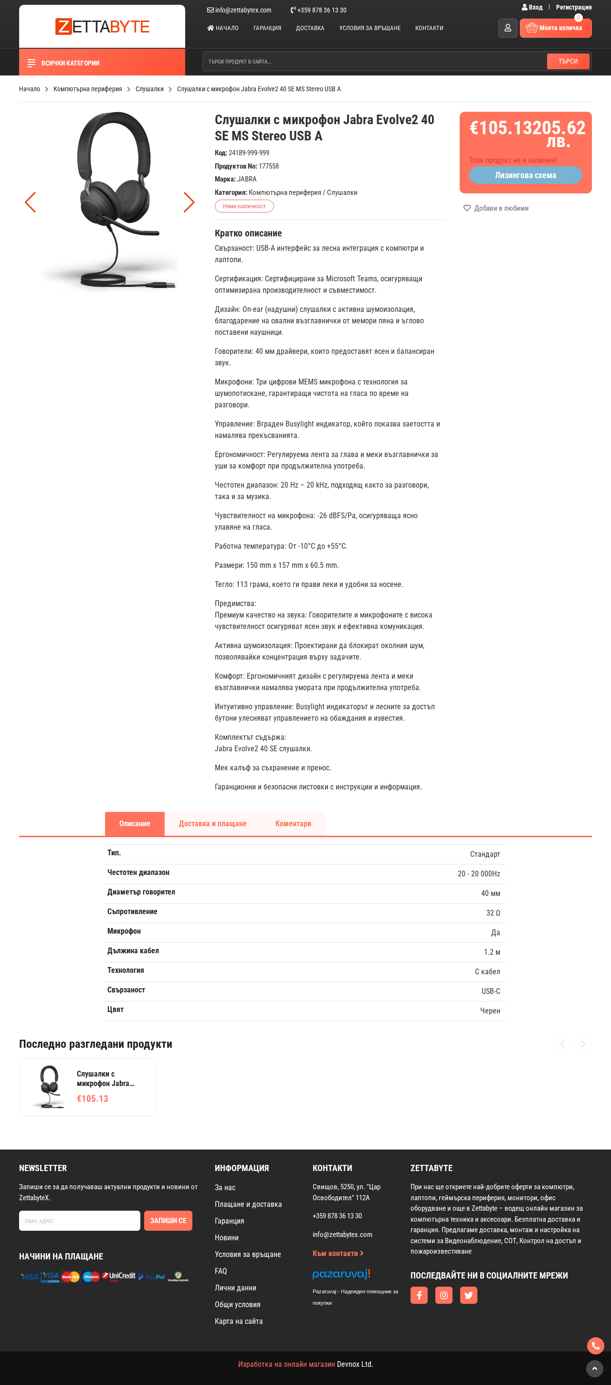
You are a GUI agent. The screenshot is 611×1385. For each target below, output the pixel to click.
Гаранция (267, 28)
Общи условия (238, 1304)
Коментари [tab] (293, 823)
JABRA (247, 179)
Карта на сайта (239, 1321)
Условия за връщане (369, 28)
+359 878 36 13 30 (321, 10)
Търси (568, 61)
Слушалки (342, 192)
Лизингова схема (525, 175)
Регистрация (574, 7)
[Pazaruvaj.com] (365, 1277)
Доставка (310, 28)
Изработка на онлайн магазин (286, 1364)
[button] (189, 202)
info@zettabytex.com (243, 10)
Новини (227, 1237)
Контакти (429, 28)
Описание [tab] (134, 823)
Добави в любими (501, 208)
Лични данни (235, 1287)
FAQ (221, 1271)
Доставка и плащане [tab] (213, 823)
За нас (225, 1187)
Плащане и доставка (248, 1204)
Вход (535, 7)
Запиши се (168, 1220)
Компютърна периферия (285, 192)
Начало (226, 28)
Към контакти (336, 1253)
